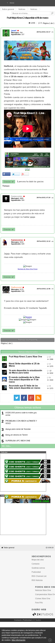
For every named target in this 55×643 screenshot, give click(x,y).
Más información (18, 640)
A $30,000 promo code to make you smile (21, 404)
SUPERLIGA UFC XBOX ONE (18, 431)
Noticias (22, 9)
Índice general (9, 526)
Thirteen (49, 184)
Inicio (12, 3)
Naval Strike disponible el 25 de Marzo (28, 355)
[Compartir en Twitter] (16, 176)
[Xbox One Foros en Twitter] (46, 388)
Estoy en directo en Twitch (17, 425)
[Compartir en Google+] (25, 176)
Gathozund (17, 279)
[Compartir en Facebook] (7, 176)
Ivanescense (17, 235)
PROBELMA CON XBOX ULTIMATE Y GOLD (21, 412)
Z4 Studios (37, 599)
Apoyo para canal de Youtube (18, 419)
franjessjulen (17, 195)
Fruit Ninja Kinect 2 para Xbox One (25, 348)
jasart (14, 27)
